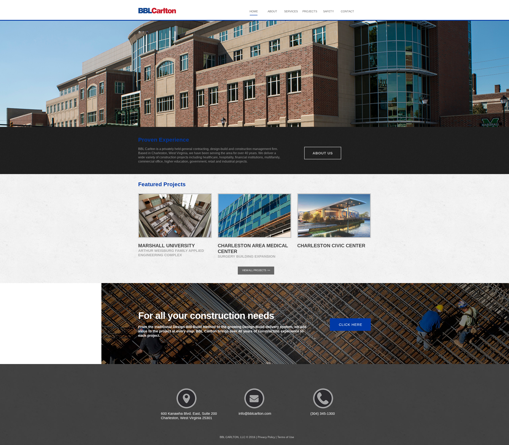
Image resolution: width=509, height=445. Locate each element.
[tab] (139, 32)
